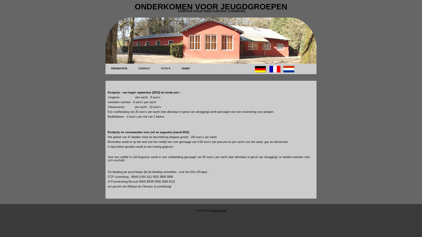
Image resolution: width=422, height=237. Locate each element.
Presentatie (119, 68)
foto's (165, 68)
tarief (185, 68)
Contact (144, 68)
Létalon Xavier (218, 210)
